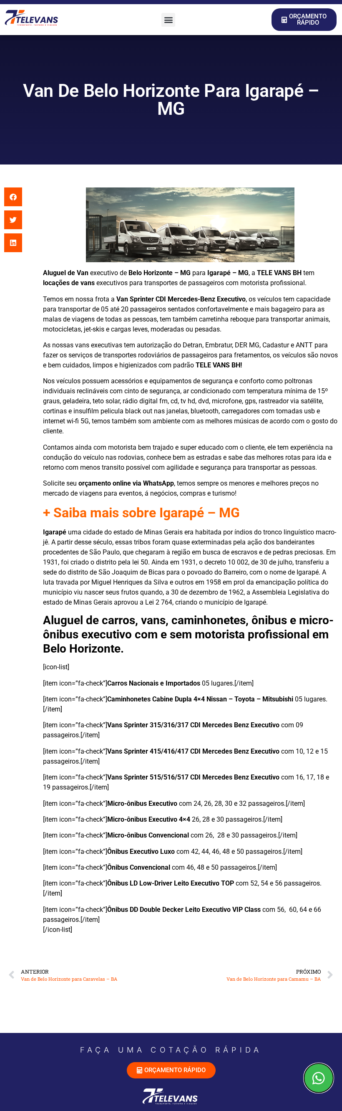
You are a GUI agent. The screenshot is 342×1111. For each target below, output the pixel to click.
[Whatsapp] (318, 1078)
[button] (168, 20)
